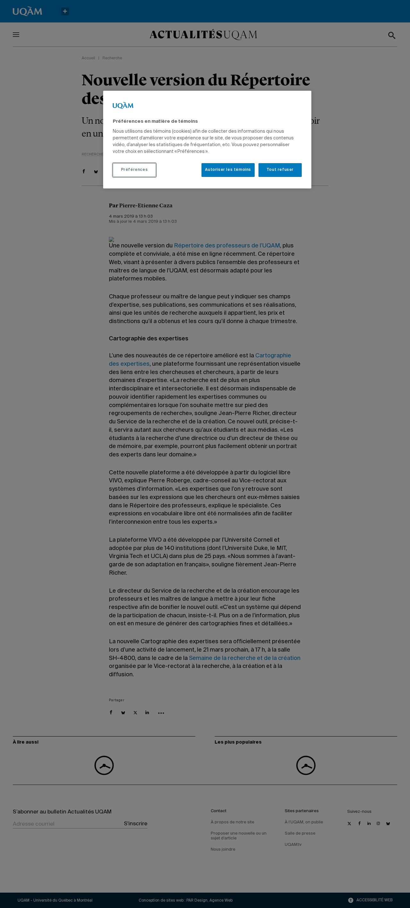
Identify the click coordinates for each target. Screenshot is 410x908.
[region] (207, 139)
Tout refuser (280, 170)
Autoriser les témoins (228, 170)
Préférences (134, 170)
